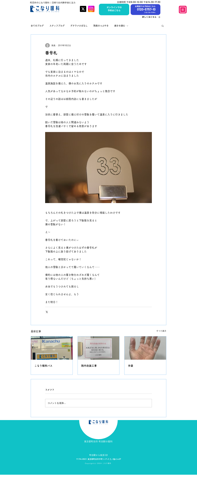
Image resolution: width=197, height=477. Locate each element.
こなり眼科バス (43, 365)
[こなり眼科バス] (52, 348)
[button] (162, 26)
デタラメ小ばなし (79, 26)
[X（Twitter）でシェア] (46, 311)
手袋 (130, 365)
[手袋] (145, 348)
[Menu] (183, 10)
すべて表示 (161, 331)
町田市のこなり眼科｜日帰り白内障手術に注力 (52, 3)
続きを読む (119, 26)
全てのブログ (37, 26)
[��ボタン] (114, 9)
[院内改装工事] (98, 348)
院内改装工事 (89, 365)
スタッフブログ (57, 26)
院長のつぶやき (101, 26)
